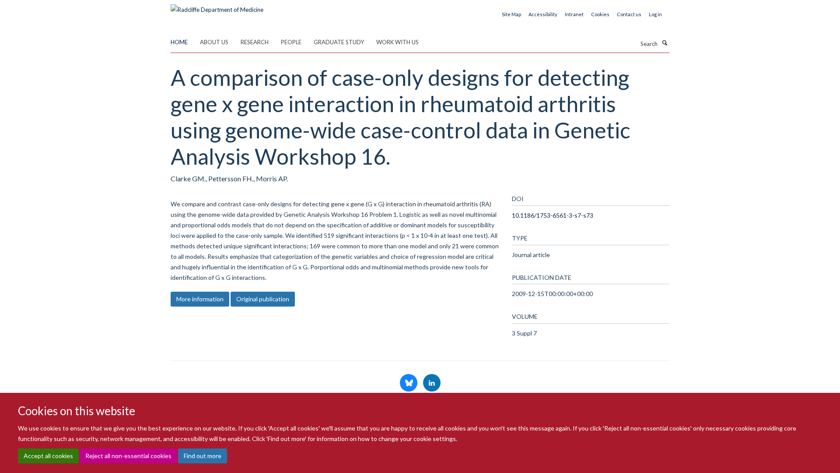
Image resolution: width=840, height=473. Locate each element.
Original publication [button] (262, 299)
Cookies (600, 14)
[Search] (664, 43)
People (291, 42)
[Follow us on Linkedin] (432, 383)
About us (214, 42)
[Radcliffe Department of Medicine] (217, 6)
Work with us (397, 42)
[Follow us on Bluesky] (409, 383)
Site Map (511, 14)
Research (255, 42)
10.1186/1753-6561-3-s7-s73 (552, 215)
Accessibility (542, 14)
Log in (655, 14)
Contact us (629, 14)
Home (179, 42)
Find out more (202, 455)
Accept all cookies (48, 455)
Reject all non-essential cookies (128, 455)
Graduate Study (339, 42)
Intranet (574, 14)
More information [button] (200, 299)
